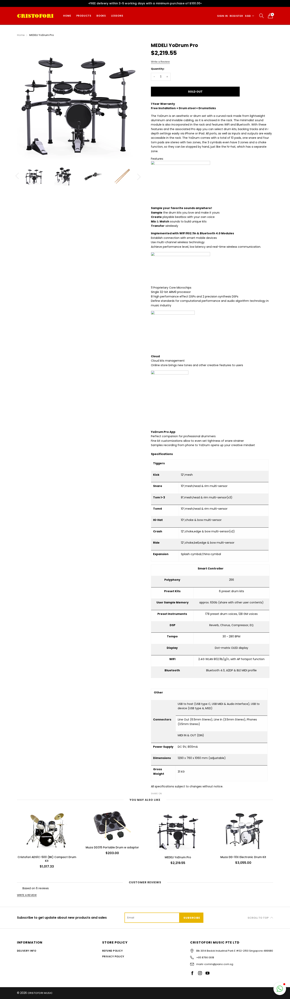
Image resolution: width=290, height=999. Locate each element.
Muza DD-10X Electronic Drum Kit (243, 857)
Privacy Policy (113, 956)
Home (67, 15)
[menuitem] (67, 16)
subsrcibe (191, 918)
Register (236, 16)
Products (83, 15)
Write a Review (160, 62)
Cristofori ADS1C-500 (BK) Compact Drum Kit (47, 859)
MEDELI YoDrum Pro (178, 857)
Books (101, 15)
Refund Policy (112, 950)
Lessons (117, 15)
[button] (279, 988)
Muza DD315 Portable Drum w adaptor (112, 847)
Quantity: (158, 69)
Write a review (27, 895)
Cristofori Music (40, 993)
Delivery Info (26, 950)
